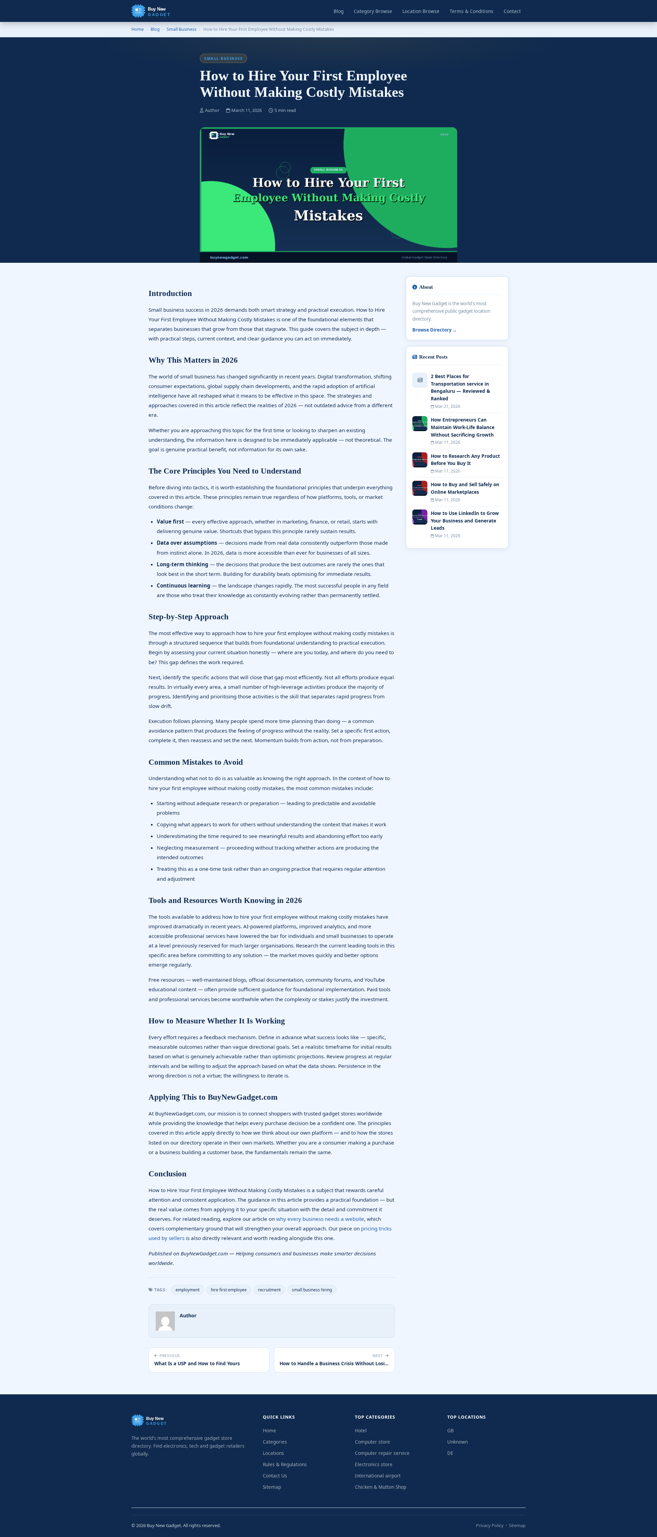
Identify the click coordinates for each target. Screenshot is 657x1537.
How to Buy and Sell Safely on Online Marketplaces (465, 488)
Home (137, 29)
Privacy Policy (490, 1525)
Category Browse (373, 11)
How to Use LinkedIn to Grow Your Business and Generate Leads (465, 520)
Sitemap (272, 1487)
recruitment (269, 1290)
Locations (273, 1453)
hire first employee (229, 1290)
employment (187, 1290)
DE (450, 1453)
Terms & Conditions (471, 11)
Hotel (361, 1430)
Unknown (457, 1441)
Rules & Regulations (285, 1464)
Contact (512, 11)
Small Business (181, 29)
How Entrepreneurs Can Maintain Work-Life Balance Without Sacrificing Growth (462, 427)
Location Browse (420, 11)
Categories (275, 1441)
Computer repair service (382, 1453)
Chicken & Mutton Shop (380, 1487)
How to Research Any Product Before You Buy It (465, 460)
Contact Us (275, 1475)
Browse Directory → (434, 330)
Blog (339, 11)
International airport (378, 1475)
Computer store (372, 1441)
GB (450, 1430)
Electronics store (373, 1464)
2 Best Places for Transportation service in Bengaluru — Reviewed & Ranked (460, 387)
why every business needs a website (320, 1218)
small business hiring (312, 1290)
